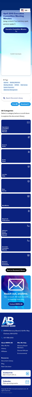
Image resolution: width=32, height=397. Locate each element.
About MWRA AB (7, 343)
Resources (5, 358)
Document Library (7, 361)
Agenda (6, 82)
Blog (2, 363)
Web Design (3, 392)
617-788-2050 (8, 338)
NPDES (17, 85)
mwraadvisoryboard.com (19, 389)
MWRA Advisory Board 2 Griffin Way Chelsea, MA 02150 (16, 332)
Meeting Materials (15, 82)
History (3, 348)
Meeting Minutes (8, 85)
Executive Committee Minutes (16, 30)
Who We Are (5, 345)
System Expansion (9, 87)
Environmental (22, 353)
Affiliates (4, 351)
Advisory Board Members (22, 346)
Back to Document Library (16, 270)
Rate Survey (24, 85)
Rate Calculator (6, 366)
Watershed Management (10, 90)
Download (24, 104)
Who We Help (21, 343)
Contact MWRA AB (16, 304)
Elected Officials (22, 350)
